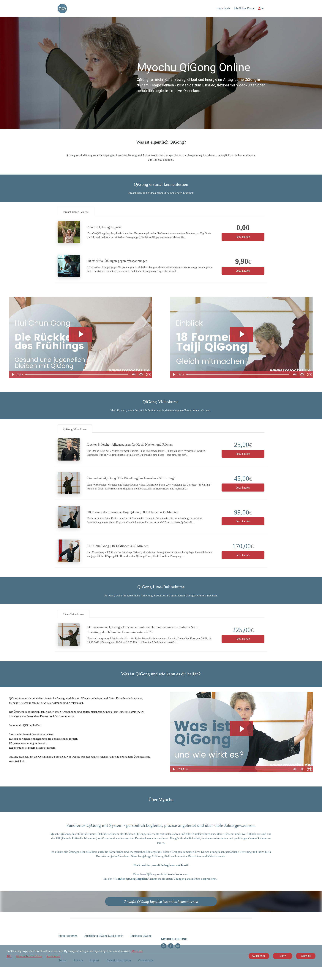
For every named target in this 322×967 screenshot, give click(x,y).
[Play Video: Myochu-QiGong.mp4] (241, 728)
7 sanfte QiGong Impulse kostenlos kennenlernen (161, 901)
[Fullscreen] (148, 374)
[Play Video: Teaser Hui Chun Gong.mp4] (80, 334)
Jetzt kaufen (243, 236)
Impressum (53, 956)
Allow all (306, 955)
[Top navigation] (260, 9)
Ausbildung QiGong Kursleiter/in (103, 936)
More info (137, 951)
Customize (259, 955)
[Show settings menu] (141, 374)
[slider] (77, 374)
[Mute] (133, 374)
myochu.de (223, 8)
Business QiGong (141, 936)
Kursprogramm (68, 936)
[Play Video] (12, 374)
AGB (9, 956)
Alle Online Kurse (244, 8)
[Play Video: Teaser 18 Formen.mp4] (241, 334)
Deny (283, 955)
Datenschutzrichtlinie (29, 956)
